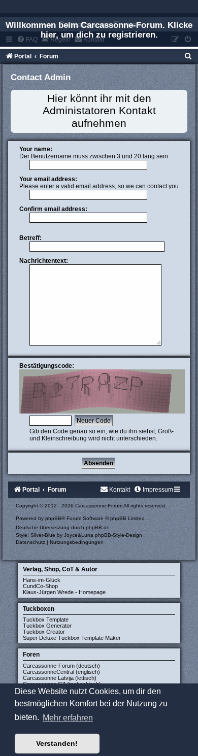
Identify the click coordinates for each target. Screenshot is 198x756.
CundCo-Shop (40, 586)
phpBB (53, 518)
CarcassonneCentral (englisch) (61, 672)
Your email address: (48, 179)
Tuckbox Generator (47, 626)
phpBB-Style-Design (118, 535)
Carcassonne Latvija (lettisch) (59, 678)
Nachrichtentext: (43, 260)
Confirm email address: (53, 209)
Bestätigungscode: (46, 365)
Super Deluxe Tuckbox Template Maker (72, 638)
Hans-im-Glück (41, 580)
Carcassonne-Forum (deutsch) (61, 666)
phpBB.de (98, 527)
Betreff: (30, 238)
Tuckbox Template (46, 619)
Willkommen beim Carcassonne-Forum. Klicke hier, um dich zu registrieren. (99, 29)
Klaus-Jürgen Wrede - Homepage (64, 592)
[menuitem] (188, 56)
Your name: (35, 149)
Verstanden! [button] (57, 743)
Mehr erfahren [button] (68, 717)
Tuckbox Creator (44, 632)
